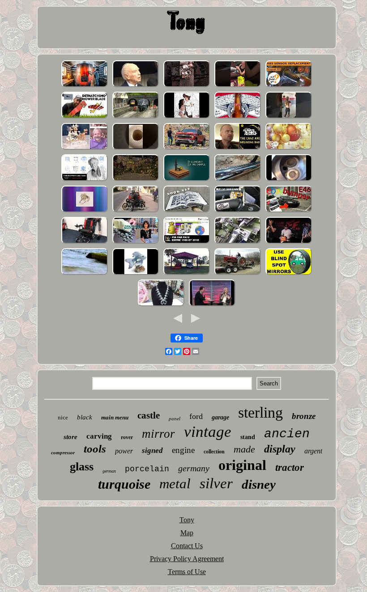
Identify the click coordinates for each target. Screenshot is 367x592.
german (109, 471)
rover (127, 437)
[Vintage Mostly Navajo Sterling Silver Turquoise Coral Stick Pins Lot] (135, 242)
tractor (289, 467)
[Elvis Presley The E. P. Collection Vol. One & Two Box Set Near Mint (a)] (288, 242)
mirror (158, 433)
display (279, 449)
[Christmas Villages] (135, 180)
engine (183, 450)
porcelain (147, 469)
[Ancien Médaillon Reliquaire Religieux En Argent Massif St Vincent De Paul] (186, 242)
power (124, 451)
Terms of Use (187, 571)
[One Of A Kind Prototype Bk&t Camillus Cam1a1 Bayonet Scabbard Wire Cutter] (186, 86)
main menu (114, 417)
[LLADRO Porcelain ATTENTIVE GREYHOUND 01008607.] (135, 274)
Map (186, 533)
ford (196, 416)
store (70, 436)
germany (193, 468)
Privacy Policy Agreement (187, 558)
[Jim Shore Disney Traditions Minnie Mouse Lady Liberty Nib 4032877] (84, 148)
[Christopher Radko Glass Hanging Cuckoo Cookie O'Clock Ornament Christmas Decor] (288, 148)
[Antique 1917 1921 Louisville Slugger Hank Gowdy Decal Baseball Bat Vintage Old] (135, 148)
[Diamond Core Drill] (186, 180)
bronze (304, 416)
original (242, 465)
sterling (260, 412)
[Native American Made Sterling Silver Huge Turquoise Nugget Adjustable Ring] (84, 211)
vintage (207, 431)
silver (216, 483)
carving (99, 436)
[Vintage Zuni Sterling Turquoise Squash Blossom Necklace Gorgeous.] (161, 305)
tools (95, 449)
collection (214, 451)
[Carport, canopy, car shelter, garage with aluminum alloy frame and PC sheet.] (186, 274)
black (84, 417)
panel (174, 418)
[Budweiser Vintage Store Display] (237, 117)
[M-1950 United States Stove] (84, 86)
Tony (186, 520)
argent (313, 451)
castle (148, 415)
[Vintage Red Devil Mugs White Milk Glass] (237, 86)
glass (82, 466)
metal (175, 483)
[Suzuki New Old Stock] (237, 180)
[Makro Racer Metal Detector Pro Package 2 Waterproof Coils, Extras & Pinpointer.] (84, 274)
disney (259, 484)
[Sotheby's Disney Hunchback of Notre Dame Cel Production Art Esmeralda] (186, 117)
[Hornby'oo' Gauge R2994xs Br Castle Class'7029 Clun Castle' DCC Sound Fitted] (135, 117)
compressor (63, 452)
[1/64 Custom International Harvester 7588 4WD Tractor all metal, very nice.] (237, 274)
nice (63, 417)
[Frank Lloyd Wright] (84, 180)
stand (247, 437)
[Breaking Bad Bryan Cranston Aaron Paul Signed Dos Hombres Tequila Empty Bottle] (237, 148)
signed (152, 450)
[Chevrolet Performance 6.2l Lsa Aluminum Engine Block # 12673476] (186, 148)
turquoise (124, 484)
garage (220, 417)
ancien (287, 434)
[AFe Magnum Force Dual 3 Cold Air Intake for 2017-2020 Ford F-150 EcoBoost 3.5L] (237, 211)
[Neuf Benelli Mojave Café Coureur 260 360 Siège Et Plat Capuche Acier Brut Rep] (135, 211)
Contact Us (187, 546)
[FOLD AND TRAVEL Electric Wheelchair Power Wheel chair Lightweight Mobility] (84, 242)
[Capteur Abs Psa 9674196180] (288, 86)
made (244, 449)
